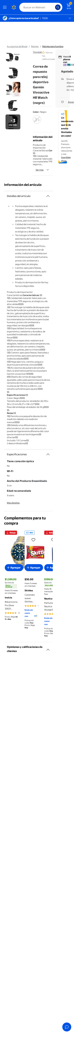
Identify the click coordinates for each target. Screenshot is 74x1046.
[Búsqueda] (58, 7)
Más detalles (13, 502)
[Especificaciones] (48, 454)
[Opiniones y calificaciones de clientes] (48, 648)
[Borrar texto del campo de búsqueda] (53, 7)
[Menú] (5, 7)
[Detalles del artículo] (48, 196)
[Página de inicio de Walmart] (14, 7)
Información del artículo (23, 185)
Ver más (40, 169)
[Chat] (66, 1026)
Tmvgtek (37, 52)
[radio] (37, 122)
